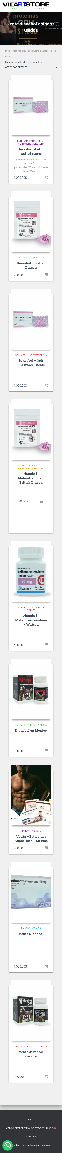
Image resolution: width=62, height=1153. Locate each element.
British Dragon (31, 465)
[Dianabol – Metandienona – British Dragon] (31, 429)
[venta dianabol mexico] (31, 1010)
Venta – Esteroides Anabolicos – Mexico (31, 838)
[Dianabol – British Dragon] (31, 221)
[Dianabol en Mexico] (31, 689)
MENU (31, 1119)
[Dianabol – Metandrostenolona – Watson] (31, 571)
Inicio (7, 51)
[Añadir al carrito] (46, 177)
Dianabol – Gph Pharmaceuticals (31, 362)
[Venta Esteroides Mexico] (27, 5)
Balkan (25, 831)
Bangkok (36, 831)
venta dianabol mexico (31, 1054)
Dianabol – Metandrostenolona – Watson (31, 619)
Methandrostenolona (31, 144)
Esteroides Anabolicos (30, 141)
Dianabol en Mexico (31, 730)
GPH (17, 355)
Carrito (31, 1137)
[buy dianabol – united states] (31, 105)
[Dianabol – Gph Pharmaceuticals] (31, 319)
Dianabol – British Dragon (31, 265)
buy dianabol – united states (31, 151)
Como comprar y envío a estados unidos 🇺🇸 (31, 1128)
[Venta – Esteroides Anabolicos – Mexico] (31, 795)
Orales (31, 610)
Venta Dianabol (31, 934)
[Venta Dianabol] (31, 892)
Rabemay (45, 1144)
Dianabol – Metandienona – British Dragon (31, 478)
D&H (17, 725)
